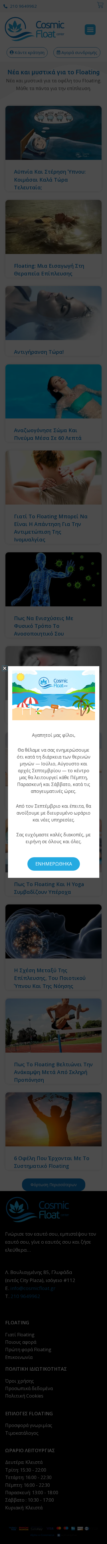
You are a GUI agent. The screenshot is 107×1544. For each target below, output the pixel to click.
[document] (53, 772)
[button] (5, 668)
